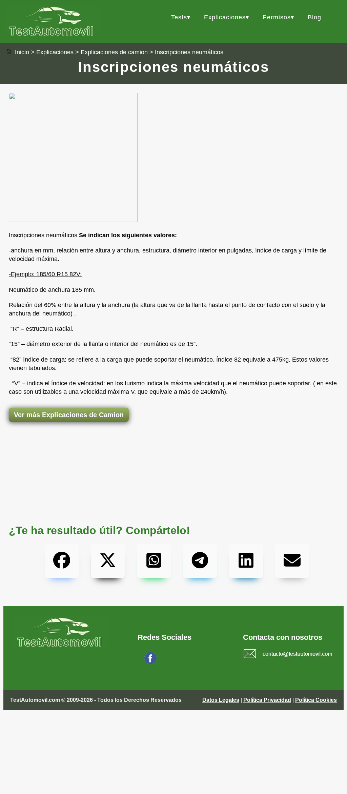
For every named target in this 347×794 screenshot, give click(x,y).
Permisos (277, 17)
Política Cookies (316, 700)
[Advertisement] (173, 448)
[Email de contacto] (288, 655)
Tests (179, 17)
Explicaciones (225, 17)
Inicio (21, 52)
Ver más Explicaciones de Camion (69, 415)
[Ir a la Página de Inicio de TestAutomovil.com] (52, 34)
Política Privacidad (267, 700)
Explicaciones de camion (114, 52)
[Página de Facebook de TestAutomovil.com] (150, 662)
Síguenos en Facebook (186, 662)
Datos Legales (220, 700)
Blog (314, 17)
